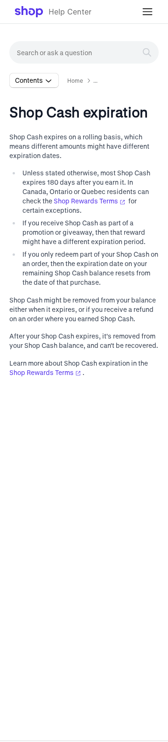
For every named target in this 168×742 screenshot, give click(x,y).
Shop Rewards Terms (86, 201)
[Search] (147, 52)
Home (75, 80)
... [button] (95, 80)
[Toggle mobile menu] (147, 11)
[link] (53, 12)
